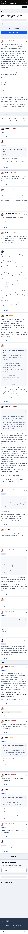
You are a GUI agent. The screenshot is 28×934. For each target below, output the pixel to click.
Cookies (20, 925)
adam (5, 24)
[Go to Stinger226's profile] (2, 173)
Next (23, 36)
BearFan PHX (8, 251)
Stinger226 (7, 172)
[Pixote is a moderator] (13, 189)
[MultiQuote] (2, 110)
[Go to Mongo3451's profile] (2, 129)
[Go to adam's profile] (2, 24)
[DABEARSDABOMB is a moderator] (19, 213)
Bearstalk (13, 24)
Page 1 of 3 (13, 36)
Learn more (3, 2)
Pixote (6, 189)
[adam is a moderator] (13, 40)
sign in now (8, 865)
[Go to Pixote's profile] (2, 189)
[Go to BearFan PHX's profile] (2, 251)
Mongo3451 (8, 128)
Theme (7, 925)
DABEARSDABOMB (9, 213)
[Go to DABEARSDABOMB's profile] (2, 214)
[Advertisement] (14, 903)
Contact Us (14, 925)
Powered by (14, 927)
